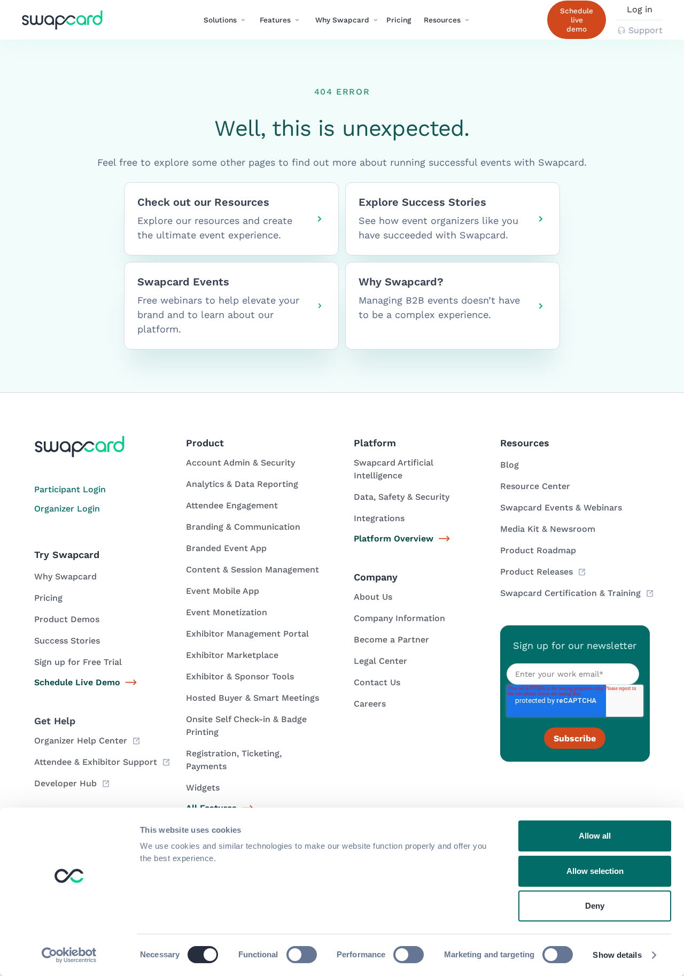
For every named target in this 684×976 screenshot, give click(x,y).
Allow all (595, 835)
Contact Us (377, 682)
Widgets (203, 788)
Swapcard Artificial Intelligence (393, 469)
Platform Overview (393, 538)
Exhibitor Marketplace (232, 655)
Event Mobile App (222, 591)
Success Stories (67, 641)
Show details (617, 954)
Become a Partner (391, 639)
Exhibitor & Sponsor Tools (240, 676)
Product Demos (66, 619)
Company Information (399, 618)
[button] (225, 20)
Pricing (398, 20)
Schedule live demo (576, 19)
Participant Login (70, 489)
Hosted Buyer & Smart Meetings (252, 698)
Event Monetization (226, 612)
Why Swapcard (65, 576)
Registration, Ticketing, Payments (234, 759)
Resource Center (535, 486)
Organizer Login (67, 509)
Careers (370, 704)
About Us (373, 597)
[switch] (301, 954)
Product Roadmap (538, 550)
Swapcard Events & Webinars (561, 507)
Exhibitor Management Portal (247, 634)
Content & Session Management (252, 569)
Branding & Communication (243, 527)
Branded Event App (226, 548)
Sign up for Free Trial (78, 662)
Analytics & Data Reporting (242, 484)
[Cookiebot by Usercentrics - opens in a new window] (69, 955)
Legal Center (380, 661)
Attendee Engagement (232, 505)
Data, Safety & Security (401, 497)
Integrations (379, 518)
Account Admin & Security (240, 463)
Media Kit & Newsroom (547, 529)
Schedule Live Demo (77, 682)
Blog (509, 465)
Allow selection (595, 871)
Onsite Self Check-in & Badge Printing (246, 725)
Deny (594, 905)
